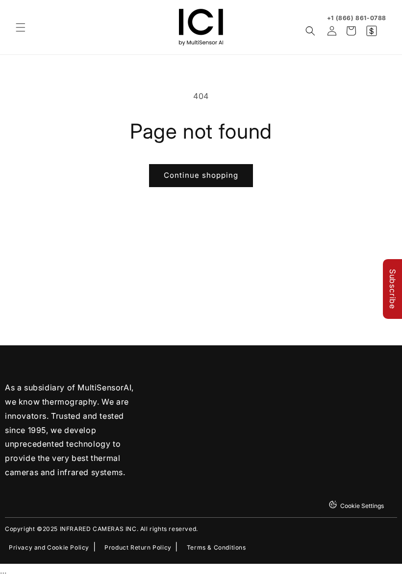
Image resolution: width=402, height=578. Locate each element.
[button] (20, 27)
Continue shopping (201, 175)
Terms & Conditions (216, 547)
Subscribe (393, 289)
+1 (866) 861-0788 (356, 18)
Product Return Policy (138, 547)
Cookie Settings (362, 505)
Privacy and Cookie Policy (49, 547)
